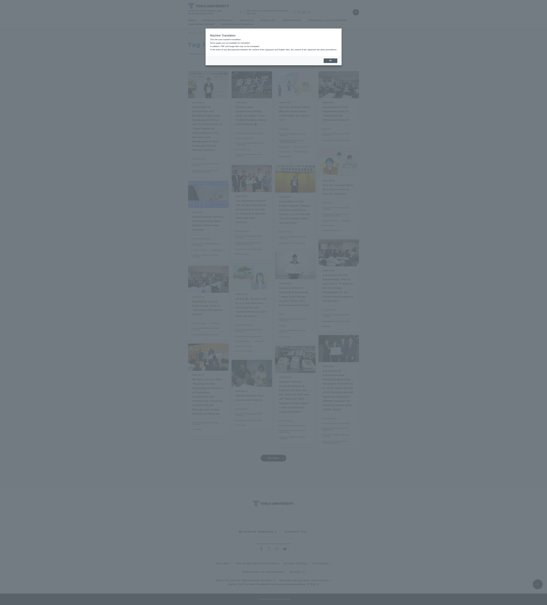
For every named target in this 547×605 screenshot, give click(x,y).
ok (330, 61)
